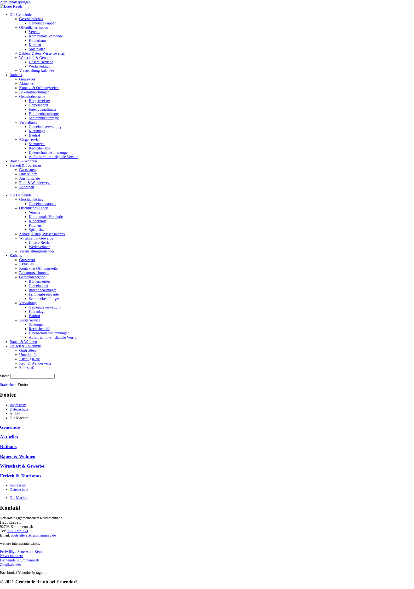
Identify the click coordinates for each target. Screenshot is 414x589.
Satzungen (37, 144)
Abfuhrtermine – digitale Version (53, 157)
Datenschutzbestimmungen (49, 152)
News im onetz (11, 556)
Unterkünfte (28, 174)
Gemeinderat (38, 105)
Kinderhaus (37, 40)
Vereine (34, 32)
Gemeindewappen (42, 23)
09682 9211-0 (17, 531)
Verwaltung (28, 122)
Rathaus (16, 75)
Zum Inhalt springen (15, 2)
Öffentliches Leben (33, 27)
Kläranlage (37, 131)
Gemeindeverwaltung (45, 127)
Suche (4, 376)
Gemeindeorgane (32, 96)
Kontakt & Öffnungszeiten (39, 88)
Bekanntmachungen (34, 92)
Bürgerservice (29, 139)
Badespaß (26, 187)
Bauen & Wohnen (23, 161)
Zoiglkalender (10, 564)
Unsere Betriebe (41, 62)
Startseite (7, 385)
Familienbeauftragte (44, 114)
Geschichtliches (31, 19)
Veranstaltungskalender (36, 71)
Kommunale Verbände (46, 36)
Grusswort (27, 79)
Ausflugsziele (29, 178)
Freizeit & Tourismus (25, 165)
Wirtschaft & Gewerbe (36, 58)
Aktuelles (26, 83)
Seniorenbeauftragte (44, 118)
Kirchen (35, 45)
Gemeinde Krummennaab (19, 560)
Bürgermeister (39, 101)
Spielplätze (37, 49)
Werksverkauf (39, 66)
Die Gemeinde (21, 14)
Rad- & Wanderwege (35, 183)
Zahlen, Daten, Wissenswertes (42, 53)
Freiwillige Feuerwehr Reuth (22, 551)
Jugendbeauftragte (42, 109)
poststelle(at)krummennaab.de (33, 535)
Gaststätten (27, 170)
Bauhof (34, 135)
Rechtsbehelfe (39, 148)
